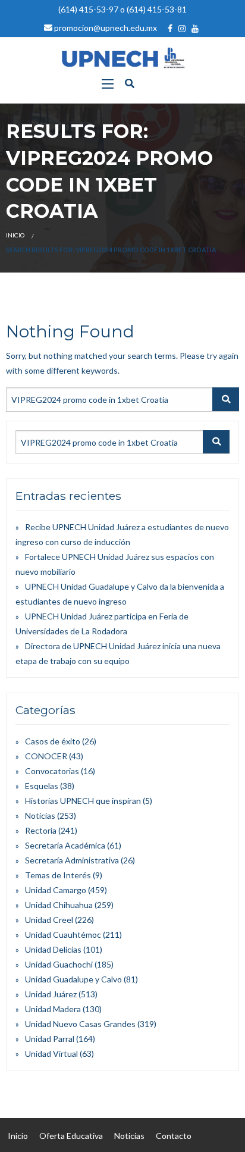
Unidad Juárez (51, 994)
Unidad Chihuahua (59, 905)
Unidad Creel (49, 920)
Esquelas (41, 786)
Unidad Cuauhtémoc (63, 934)
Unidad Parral (49, 1039)
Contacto (173, 1136)
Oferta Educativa (71, 1136)
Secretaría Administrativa (72, 860)
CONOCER (46, 756)
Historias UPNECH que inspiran (83, 801)
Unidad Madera (53, 1009)
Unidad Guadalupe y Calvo (73, 979)
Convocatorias (52, 771)
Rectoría (40, 830)
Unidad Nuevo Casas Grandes (80, 1024)
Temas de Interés (58, 875)
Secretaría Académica (65, 845)
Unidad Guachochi (59, 964)
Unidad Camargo (55, 890)
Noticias (40, 815)
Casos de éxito (52, 741)
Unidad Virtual (51, 1053)
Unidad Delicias (53, 949)
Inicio (15, 235)
